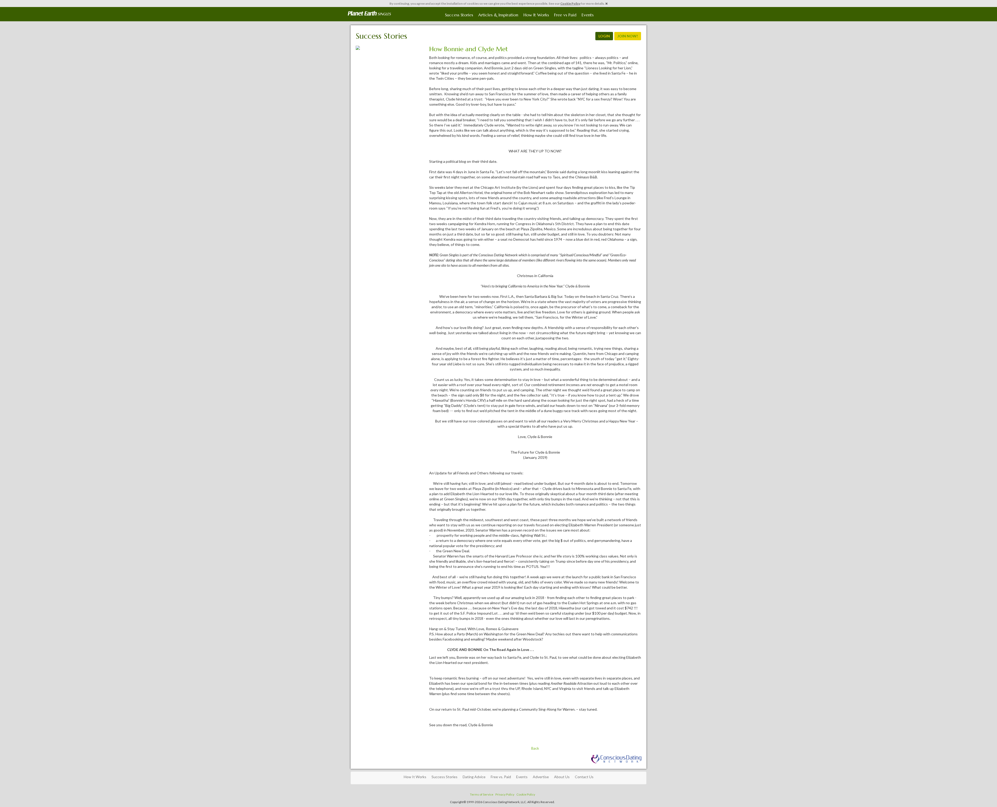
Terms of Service (481, 794)
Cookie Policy (570, 3)
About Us (562, 777)
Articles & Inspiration (498, 14)
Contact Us (584, 777)
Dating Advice (474, 777)
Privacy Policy (504, 794)
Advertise (541, 777)
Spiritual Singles (369, 13)
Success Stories (459, 14)
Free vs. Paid (501, 777)
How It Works (536, 14)
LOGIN (604, 36)
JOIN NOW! (627, 36)
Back (535, 748)
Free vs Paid (565, 14)
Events (588, 14)
